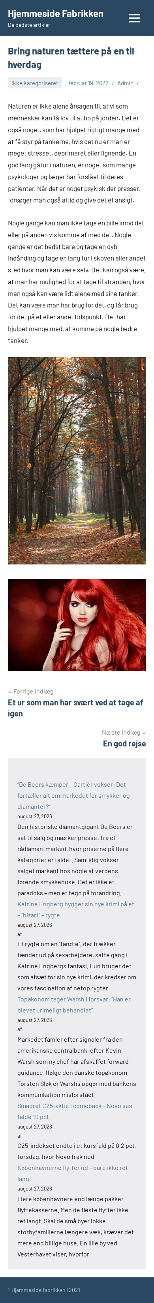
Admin (125, 82)
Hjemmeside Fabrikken (55, 13)
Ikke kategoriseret (34, 82)
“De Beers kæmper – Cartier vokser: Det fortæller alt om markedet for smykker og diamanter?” (73, 795)
